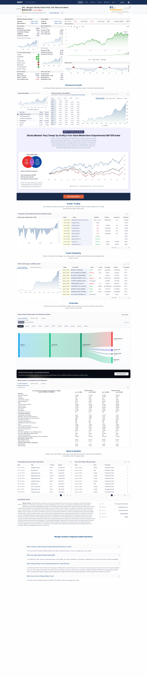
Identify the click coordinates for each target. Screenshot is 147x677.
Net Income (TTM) (110, 98)
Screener (92, 2)
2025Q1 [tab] (53, 326)
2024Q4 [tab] (60, 326)
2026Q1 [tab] (27, 326)
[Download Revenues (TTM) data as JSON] (128, 94)
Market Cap (119, 98)
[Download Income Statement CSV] (128, 387)
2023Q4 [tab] (86, 326)
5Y (79, 26)
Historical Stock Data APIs (78, 94)
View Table (125, 314)
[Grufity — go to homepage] (21, 2)
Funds (86, 2)
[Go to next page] (71, 495)
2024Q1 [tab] (79, 326)
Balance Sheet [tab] (34, 318)
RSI (89, 59)
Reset (128, 26)
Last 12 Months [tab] (29, 322)
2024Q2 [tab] (73, 326)
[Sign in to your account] (128, 2)
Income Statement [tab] (23, 318)
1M (68, 26)
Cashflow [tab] (43, 318)
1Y (77, 26)
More (113, 2)
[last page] (128, 247)
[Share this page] (62, 13)
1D (65, 26)
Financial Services (123, 510)
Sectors (100, 2)
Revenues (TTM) (100, 98)
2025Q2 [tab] (47, 326)
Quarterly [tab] (21, 322)
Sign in (122, 2)
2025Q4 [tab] (33, 326)
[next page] (125, 247)
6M (74, 26)
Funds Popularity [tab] (22, 267)
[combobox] (39, 2)
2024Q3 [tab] (66, 326)
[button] (64, 217)
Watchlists (107, 2)
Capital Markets (124, 513)
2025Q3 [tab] (40, 326)
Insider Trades (95, 59)
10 (124, 495)
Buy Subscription (73, 196)
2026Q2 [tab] (21, 326)
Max (83, 26)
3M (71, 26)
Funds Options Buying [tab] (35, 267)
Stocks (80, 2)
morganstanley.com (123, 507)
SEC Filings (103, 59)
